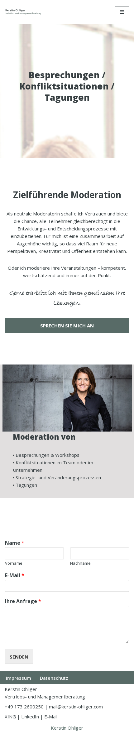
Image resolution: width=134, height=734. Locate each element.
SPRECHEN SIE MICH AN (67, 325)
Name (14, 543)
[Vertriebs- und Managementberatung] (23, 11)
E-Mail (14, 575)
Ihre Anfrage (23, 601)
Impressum (18, 678)
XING (10, 716)
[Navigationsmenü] (122, 12)
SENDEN (19, 657)
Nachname (80, 563)
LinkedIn (30, 716)
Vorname (13, 563)
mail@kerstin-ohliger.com (76, 706)
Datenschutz (54, 678)
